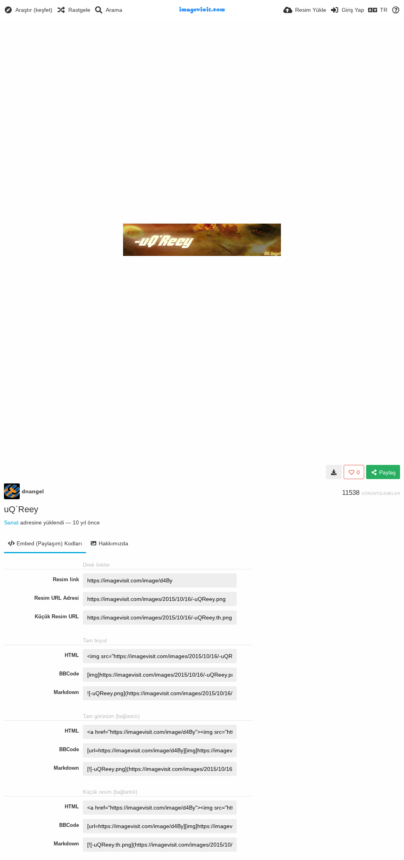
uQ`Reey (21, 509)
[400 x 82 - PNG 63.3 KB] (334, 472)
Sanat (11, 522)
